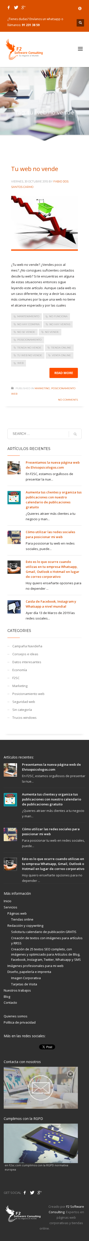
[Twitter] (16, 7)
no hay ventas (59, 324)
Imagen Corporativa (26, 978)
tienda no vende (29, 347)
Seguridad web (23, 701)
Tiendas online (22, 919)
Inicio (7, 901)
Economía (19, 670)
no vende (52, 332)
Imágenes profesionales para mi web (35, 966)
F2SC (16, 678)
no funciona (58, 316)
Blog (7, 996)
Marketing (42, 388)
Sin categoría (22, 709)
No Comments (68, 399)
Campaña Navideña (27, 646)
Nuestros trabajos (17, 990)
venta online (61, 355)
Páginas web (17, 913)
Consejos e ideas (25, 654)
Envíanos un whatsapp (45, 19)
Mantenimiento (28, 316)
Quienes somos (15, 1016)
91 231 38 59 (31, 25)
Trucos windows (24, 717)
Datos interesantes (26, 662)
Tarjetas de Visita (24, 984)
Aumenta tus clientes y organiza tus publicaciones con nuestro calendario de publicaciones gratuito (51, 799)
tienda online (61, 347)
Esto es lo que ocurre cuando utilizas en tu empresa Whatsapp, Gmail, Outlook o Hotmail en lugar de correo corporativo (53, 864)
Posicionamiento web (28, 693)
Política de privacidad (20, 1022)
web (20, 363)
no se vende (26, 332)
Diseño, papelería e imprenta (29, 971)
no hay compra (28, 324)
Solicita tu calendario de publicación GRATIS (43, 932)
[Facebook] (8, 7)
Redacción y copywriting (25, 925)
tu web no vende (29, 355)
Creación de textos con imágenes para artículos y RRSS (47, 940)
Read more (63, 373)
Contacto (10, 1002)
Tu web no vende (34, 169)
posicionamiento (29, 339)
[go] (75, 434)
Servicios (10, 907)
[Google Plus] (23, 7)
